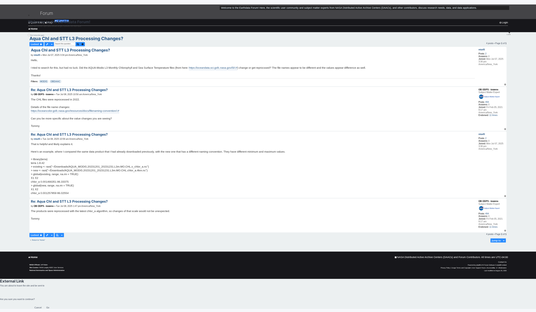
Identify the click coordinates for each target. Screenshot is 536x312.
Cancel (38, 307)
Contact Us (502, 262)
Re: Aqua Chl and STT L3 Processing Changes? (69, 90)
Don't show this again (37, 35)
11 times (493, 115)
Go (47, 307)
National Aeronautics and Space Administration (46, 270)
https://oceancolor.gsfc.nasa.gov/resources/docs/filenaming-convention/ (74, 110)
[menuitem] (437, 257)
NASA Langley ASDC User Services (51, 267)
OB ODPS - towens (488, 89)
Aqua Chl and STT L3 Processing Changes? (76, 38)
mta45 (481, 49)
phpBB (478, 265)
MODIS (43, 81)
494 (487, 102)
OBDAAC (55, 81)
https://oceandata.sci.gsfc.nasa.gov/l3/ (212, 67)
